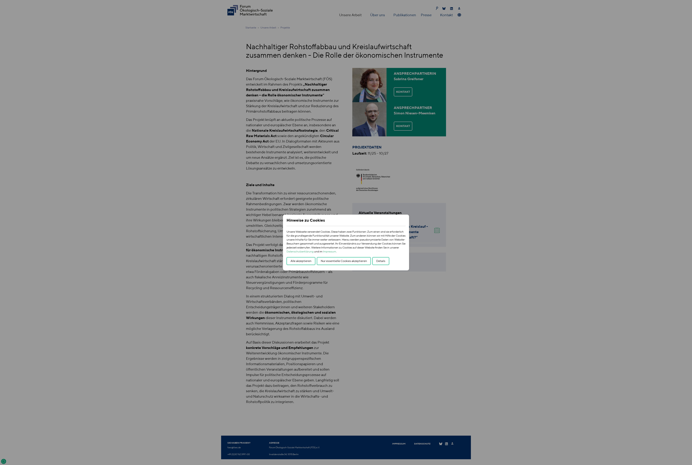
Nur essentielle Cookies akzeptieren (344, 261)
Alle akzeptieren (300, 261)
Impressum (329, 251)
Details (380, 261)
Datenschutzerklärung (300, 251)
